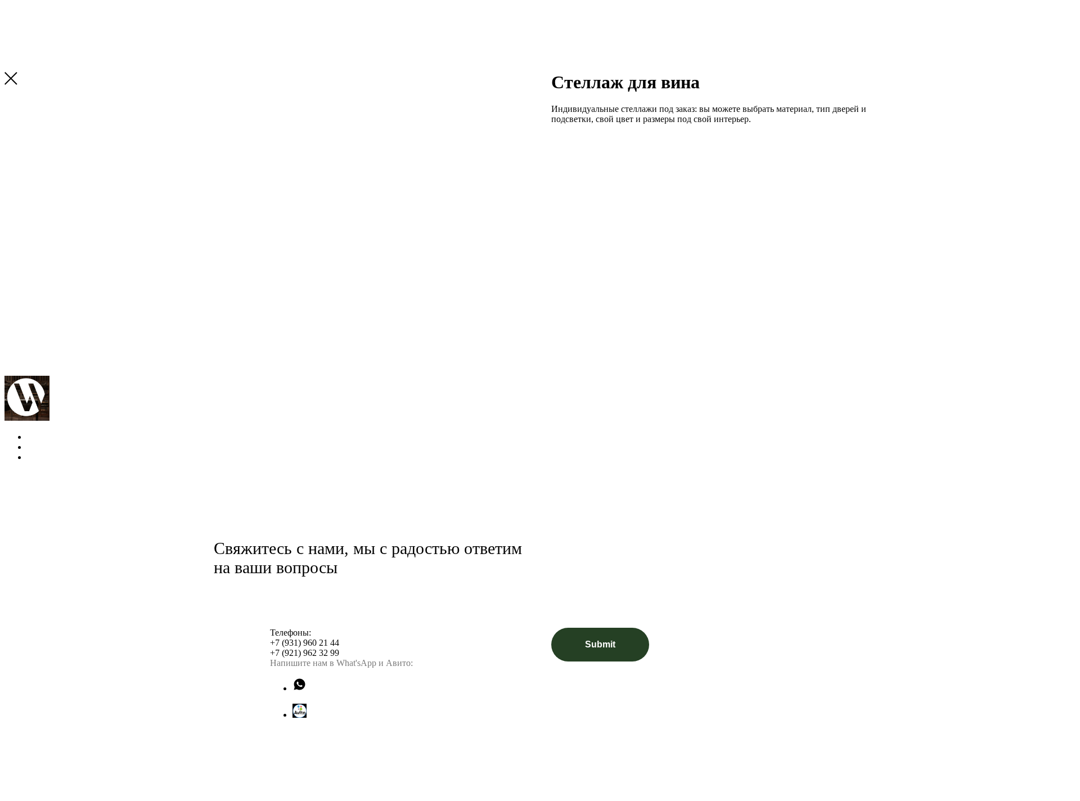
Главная (44, 437)
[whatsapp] (299, 688)
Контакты (56, 457)
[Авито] (299, 714)
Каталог (52, 447)
